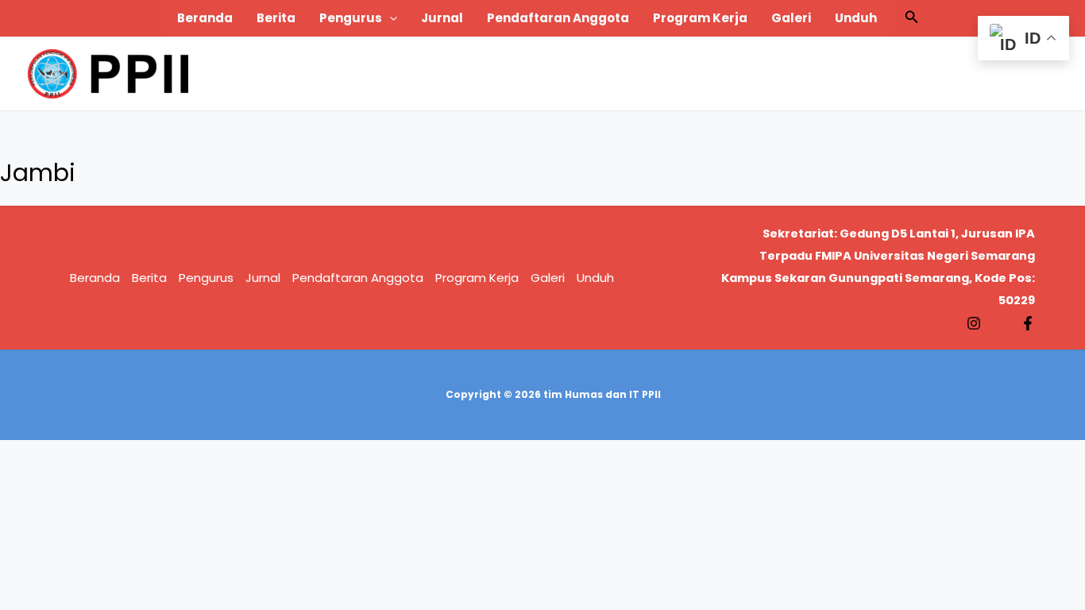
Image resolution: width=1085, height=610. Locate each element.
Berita (276, 18)
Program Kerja (700, 18)
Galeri (791, 18)
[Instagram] (974, 323)
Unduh (856, 18)
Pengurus (350, 18)
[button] (389, 18)
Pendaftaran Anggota (558, 18)
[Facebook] (1028, 323)
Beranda (205, 18)
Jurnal (442, 18)
